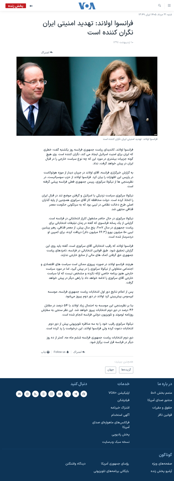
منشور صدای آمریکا (159, 400)
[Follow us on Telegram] (75, 394)
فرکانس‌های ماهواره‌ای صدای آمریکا (110, 425)
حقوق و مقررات (162, 407)
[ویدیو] (31, 5)
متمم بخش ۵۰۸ (161, 393)
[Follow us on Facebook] (84, 394)
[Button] (47, 52)
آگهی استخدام (120, 415)
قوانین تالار (165, 415)
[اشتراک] (19, 394)
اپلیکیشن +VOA (119, 393)
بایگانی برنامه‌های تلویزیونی (111, 471)
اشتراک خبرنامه (120, 407)
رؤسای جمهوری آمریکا (115, 463)
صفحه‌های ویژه (162, 463)
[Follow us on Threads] (43, 394)
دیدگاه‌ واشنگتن (75, 463)
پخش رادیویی (120, 434)
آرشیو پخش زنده (161, 471)
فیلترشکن (123, 400)
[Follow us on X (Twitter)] (67, 394)
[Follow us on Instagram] (51, 394)
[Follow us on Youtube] (59, 394)
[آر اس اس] (35, 394)
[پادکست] (27, 394)
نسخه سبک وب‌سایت (115, 442)
